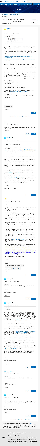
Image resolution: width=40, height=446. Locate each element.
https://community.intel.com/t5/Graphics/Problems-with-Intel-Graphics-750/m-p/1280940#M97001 (18, 57)
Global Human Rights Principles (15, 442)
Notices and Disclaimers (31, 440)
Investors (26, 432)
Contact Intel (18, 432)
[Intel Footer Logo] (3, 437)
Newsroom (22, 432)
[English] (24, 1)
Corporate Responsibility (12, 433)
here (30, 423)
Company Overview (11, 432)
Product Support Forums (12, 14)
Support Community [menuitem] (4, 4)
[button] (35, 28)
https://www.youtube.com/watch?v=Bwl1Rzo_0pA (19, 91)
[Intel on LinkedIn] (13, 435)
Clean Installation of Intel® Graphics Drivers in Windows (25, 331)
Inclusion (18, 433)
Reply (34, 112)
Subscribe (33, 19)
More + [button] (17, 1)
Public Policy (23, 433)
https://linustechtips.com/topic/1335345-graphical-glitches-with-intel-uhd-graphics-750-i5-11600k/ (19, 60)
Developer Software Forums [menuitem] (17, 4)
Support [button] (12, 1)
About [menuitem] (10, 4)
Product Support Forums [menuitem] (27, 4)
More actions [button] (33, 22)
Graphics (18, 14)
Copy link (27, 133)
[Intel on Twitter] (11, 435)
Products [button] (7, 1)
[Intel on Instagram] (18, 435)
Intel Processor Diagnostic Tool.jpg (13, 268)
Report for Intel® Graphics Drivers (17, 177)
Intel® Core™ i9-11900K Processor (21, 319)
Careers (30, 432)
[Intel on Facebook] (8, 435)
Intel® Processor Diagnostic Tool (13, 172)
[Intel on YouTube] (16, 435)
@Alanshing (8, 142)
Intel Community (5, 14)
